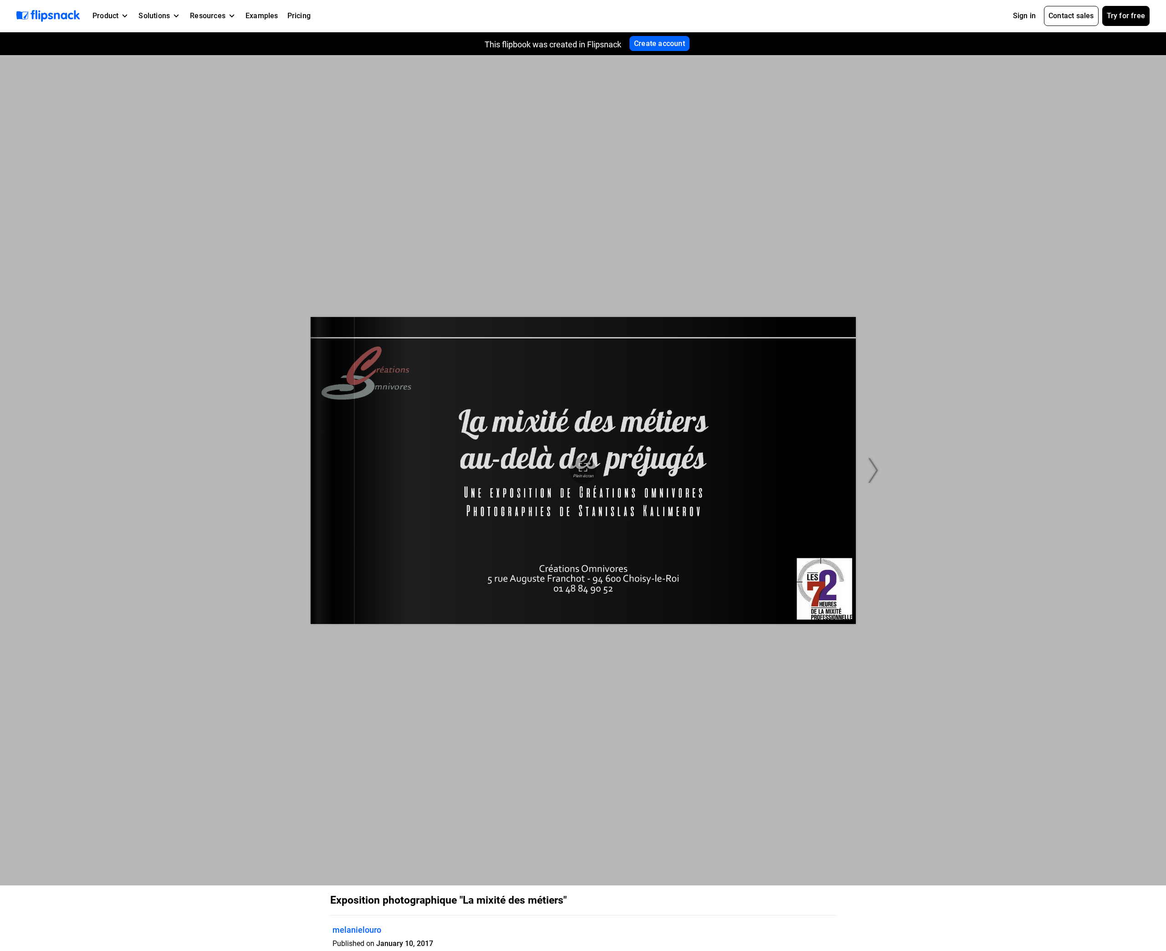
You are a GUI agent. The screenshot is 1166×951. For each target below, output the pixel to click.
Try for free (1126, 15)
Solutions (154, 15)
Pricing (299, 15)
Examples (261, 15)
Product (105, 15)
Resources (207, 15)
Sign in (1024, 15)
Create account (659, 43)
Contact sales (1071, 15)
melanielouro (356, 930)
